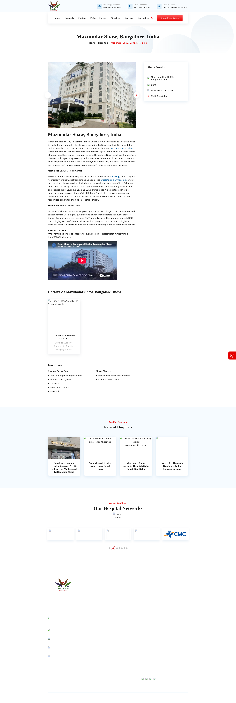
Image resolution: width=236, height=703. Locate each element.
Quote (112, 601)
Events (113, 622)
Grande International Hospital (147, 663)
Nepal (112, 660)
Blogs (112, 609)
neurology (115, 176)
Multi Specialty (159, 96)
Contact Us (115, 597)
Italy (112, 656)
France (113, 639)
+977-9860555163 (112, 7)
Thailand (114, 673)
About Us (114, 588)
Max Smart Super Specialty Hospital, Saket (148, 591)
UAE (112, 677)
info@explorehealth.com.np (175, 7)
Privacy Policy (116, 617)
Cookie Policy (179, 592)
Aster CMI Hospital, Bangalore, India (148, 618)
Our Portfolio (115, 613)
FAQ (112, 626)
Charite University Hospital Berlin (148, 601)
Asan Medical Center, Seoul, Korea (147, 629)
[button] (48, 95)
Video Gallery (116, 605)
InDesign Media (172, 698)
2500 (153, 85)
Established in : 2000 (162, 90)
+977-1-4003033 (142, 7)
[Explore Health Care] (54, 6)
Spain (112, 668)
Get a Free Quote (170, 17)
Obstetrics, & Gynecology (114, 179)
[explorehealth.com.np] (63, 585)
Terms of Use (179, 584)
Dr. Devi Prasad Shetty (123, 148)
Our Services (115, 592)
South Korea (115, 643)
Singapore (114, 681)
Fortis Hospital (148, 584)
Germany (114, 647)
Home (92, 42)
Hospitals (103, 42)
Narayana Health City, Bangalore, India (163, 78)
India (112, 652)
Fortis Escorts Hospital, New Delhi (147, 639)
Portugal (114, 664)
